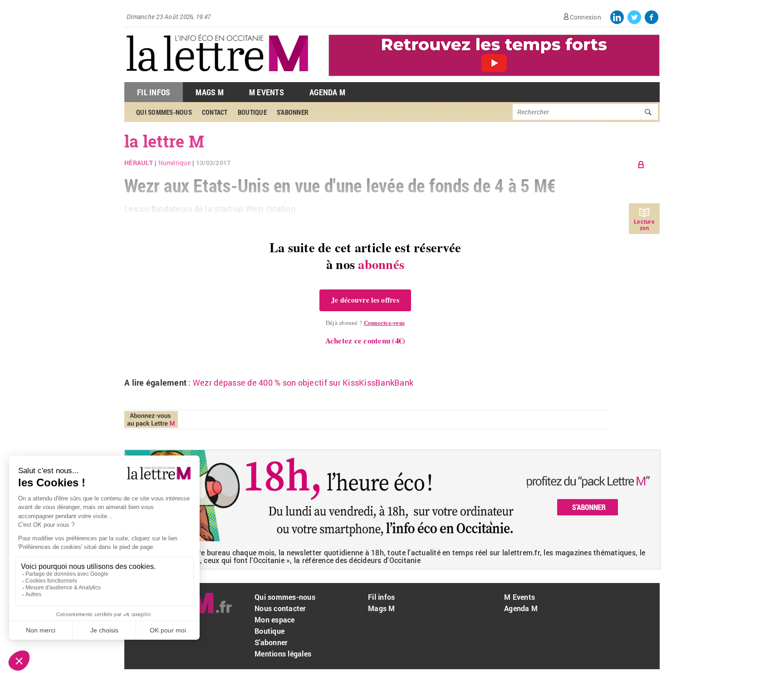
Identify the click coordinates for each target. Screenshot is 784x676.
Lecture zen (644, 225)
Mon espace (275, 619)
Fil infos (381, 597)
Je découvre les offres (365, 300)
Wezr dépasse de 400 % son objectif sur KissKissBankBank (303, 382)
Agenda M (327, 92)
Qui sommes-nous (285, 597)
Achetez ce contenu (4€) (365, 340)
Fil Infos (153, 92)
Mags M (210, 92)
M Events (266, 92)
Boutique (269, 631)
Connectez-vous (384, 322)
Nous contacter (280, 608)
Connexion (585, 17)
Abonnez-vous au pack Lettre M (151, 419)
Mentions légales (283, 653)
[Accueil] (217, 77)
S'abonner (271, 642)
